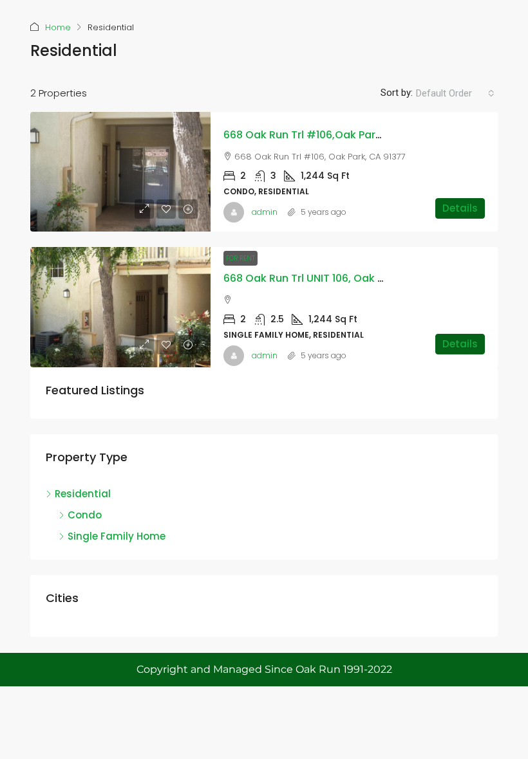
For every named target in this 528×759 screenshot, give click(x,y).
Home (58, 27)
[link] (120, 172)
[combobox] (455, 93)
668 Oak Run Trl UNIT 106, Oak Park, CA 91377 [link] (337, 278)
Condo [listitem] (85, 515)
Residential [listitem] (83, 493)
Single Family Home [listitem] (116, 536)
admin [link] (265, 211)
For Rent (240, 258)
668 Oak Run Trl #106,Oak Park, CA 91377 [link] (328, 134)
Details (460, 208)
